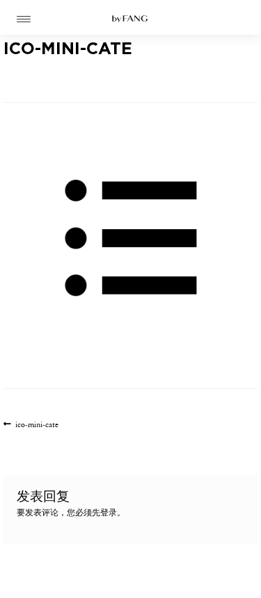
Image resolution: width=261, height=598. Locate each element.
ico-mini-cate (36, 425)
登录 (108, 513)
